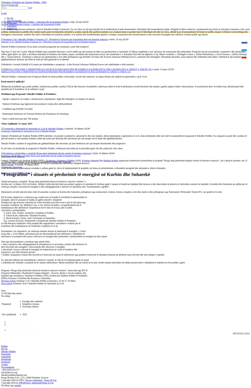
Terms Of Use (50, 380)
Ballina (4, 346)
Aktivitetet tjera (241, 333)
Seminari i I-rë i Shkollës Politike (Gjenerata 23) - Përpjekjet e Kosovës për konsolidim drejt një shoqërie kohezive (48, 42)
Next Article (6, 283)
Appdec (17, 385)
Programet (6, 354)
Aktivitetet (17, 167)
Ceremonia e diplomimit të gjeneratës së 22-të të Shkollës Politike (28, 131)
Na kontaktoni (7, 367)
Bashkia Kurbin (111, 160)
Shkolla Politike (8, 351)
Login (4, 13)
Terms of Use (47, 383)
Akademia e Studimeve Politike (59, 160)
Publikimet (6, 359)
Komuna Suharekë (90, 160)
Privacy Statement (33, 380)
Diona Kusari (7, 164)
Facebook (5, 362)
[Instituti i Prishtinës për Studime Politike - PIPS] (24, 2)
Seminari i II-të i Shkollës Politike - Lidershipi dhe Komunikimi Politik (31, 24)
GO (30, 8)
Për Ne (4, 349)
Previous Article (8, 281)
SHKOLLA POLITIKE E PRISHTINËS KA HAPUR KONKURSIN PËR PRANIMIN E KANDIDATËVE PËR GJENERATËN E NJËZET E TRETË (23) (66, 72)
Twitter (4, 364)
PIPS (21, 383)
